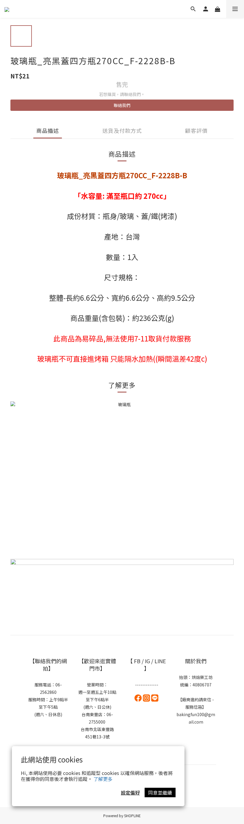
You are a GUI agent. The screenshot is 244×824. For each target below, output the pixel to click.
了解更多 (102, 778)
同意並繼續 (160, 792)
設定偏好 (130, 792)
